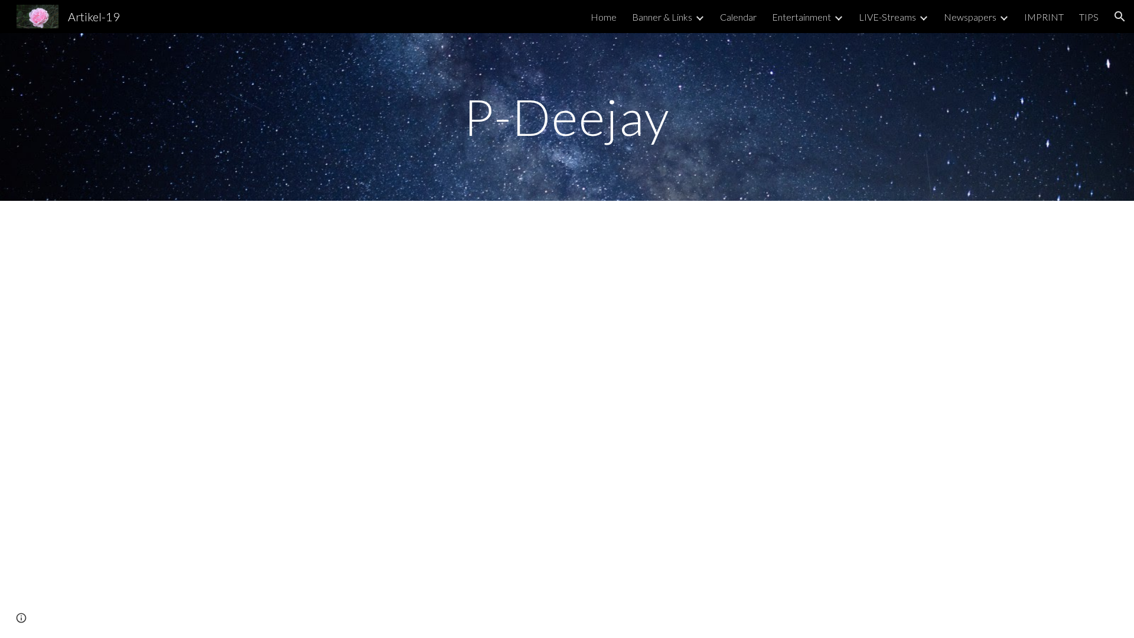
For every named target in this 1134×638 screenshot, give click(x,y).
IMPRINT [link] (1044, 16)
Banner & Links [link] (662, 16)
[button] (1120, 16)
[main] (567, 117)
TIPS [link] (1089, 16)
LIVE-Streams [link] (887, 16)
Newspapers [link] (970, 16)
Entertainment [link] (801, 16)
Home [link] (604, 16)
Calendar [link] (738, 16)
